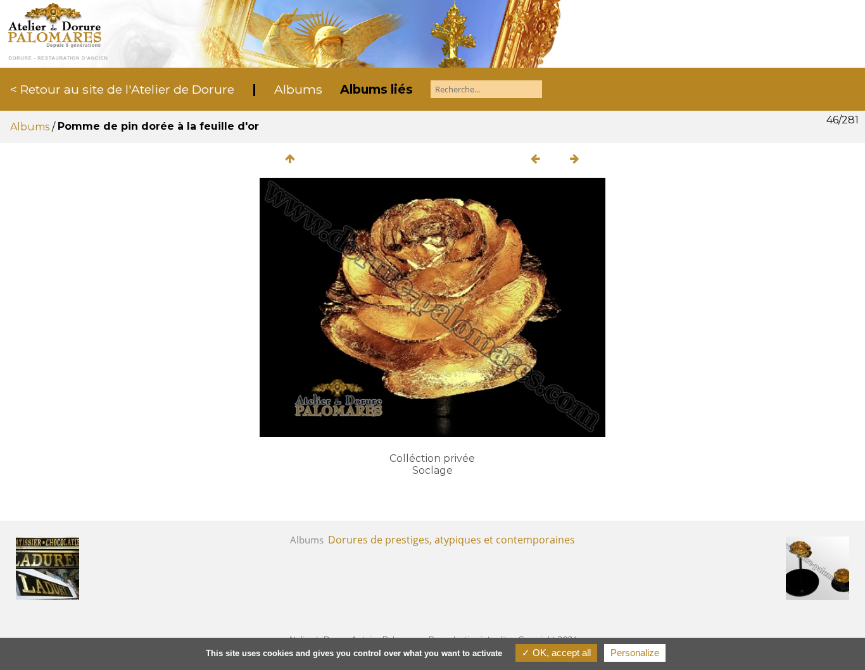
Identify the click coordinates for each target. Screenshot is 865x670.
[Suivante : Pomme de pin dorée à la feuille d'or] (575, 158)
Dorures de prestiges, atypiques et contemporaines (451, 540)
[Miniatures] (290, 158)
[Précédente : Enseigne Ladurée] (535, 158)
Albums (298, 89)
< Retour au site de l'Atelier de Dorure (122, 89)
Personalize (634, 652)
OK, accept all (560, 652)
